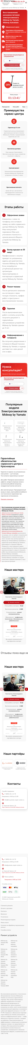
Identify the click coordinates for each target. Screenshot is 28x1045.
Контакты (4, 911)
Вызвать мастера (14, 602)
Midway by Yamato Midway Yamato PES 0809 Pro (4, 963)
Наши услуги (5, 922)
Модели (24, 106)
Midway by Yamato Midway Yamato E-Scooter (14, 963)
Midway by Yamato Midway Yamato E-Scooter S (14, 952)
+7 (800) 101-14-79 (17, 1)
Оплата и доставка (6, 908)
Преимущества (5, 106)
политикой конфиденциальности (17, 69)
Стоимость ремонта (7, 905)
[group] (7, 764)
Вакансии (4, 914)
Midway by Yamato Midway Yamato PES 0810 (4, 952)
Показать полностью (7, 499)
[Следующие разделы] (27, 107)
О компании (4, 917)
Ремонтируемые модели (8, 919)
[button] (26, 592)
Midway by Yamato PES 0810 (4, 942)
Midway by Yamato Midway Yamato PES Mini (4, 973)
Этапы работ (16, 106)
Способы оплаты (6, 930)
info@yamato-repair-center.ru (13, 865)
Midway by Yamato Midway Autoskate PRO (14, 973)
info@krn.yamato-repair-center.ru (14, 800)
